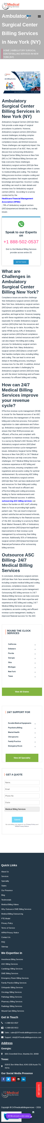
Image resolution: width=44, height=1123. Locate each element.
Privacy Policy (30, 824)
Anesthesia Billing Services (12, 959)
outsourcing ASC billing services (17, 501)
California (12, 644)
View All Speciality (22, 758)
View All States (22, 692)
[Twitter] (8, 1079)
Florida (11, 653)
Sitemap (4, 947)
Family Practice (14, 741)
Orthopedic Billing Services (12, 987)
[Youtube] (13, 1079)
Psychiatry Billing (15, 728)
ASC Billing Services (9, 964)
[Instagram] (18, 1079)
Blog (3, 895)
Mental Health (13, 732)
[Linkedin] (23, 1079)
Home (6, 50)
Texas (10, 676)
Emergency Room (15, 746)
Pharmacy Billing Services (11, 1001)
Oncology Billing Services (11, 992)
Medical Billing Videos (10, 904)
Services (4, 876)
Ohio (10, 662)
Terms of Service (8, 928)
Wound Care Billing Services (12, 1011)
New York (12, 672)
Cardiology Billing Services (12, 969)
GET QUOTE (39, 1090)
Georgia (11, 658)
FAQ (3, 942)
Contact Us (5, 937)
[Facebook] (3, 1079)
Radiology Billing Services (11, 1006)
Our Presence (7, 890)
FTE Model (5, 918)
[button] (21, 262)
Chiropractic (13, 737)
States (3, 886)
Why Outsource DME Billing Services (16, 909)
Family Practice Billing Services (14, 983)
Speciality (5, 881)
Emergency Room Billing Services (15, 978)
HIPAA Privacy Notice (22, 826)
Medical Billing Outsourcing (12, 914)
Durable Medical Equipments (19, 723)
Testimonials (6, 900)
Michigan (12, 667)
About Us (5, 872)
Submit (17, 819)
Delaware (12, 649)
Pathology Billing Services (11, 997)
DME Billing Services (9, 973)
